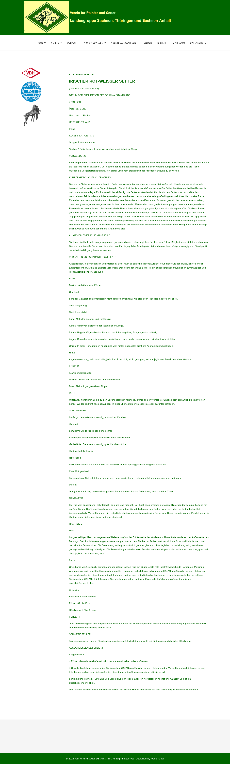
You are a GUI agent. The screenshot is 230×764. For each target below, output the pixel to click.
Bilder (148, 42)
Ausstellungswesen (123, 42)
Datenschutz (198, 42)
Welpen (71, 42)
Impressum (178, 42)
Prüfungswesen (93, 42)
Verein (55, 42)
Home (40, 42)
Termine (162, 42)
